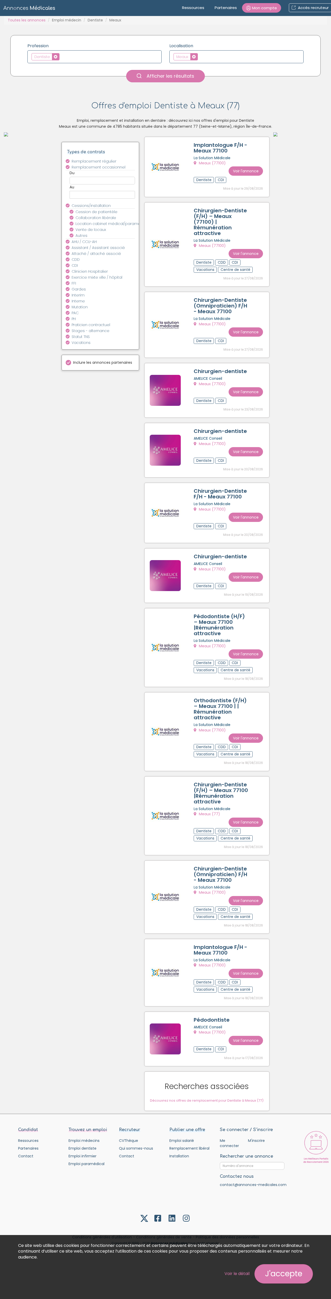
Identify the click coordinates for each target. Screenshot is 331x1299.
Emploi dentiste (82, 1148)
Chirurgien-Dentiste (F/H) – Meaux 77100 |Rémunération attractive (221, 793)
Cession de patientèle (96, 211)
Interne (78, 301)
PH (74, 318)
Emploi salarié (181, 1140)
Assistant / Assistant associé (98, 247)
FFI (74, 283)
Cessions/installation (91, 205)
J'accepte (283, 1273)
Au (72, 187)
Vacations (81, 342)
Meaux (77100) (212, 163)
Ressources (193, 7)
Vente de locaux (91, 229)
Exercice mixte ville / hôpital (97, 277)
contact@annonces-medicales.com (253, 1184)
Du (72, 172)
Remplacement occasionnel (98, 167)
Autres (81, 235)
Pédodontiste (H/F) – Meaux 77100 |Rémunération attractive (219, 625)
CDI (75, 265)
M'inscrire (256, 1140)
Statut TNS (81, 336)
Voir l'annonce (246, 171)
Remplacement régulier (94, 161)
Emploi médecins (84, 1140)
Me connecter (229, 1143)
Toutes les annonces (27, 20)
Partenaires (226, 7)
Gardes (79, 289)
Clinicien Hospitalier (90, 271)
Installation (179, 1156)
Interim (78, 295)
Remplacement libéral (189, 1148)
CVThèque (128, 1140)
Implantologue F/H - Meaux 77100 (220, 147)
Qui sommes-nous (136, 1148)
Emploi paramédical (86, 1163)
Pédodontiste (212, 1019)
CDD (76, 259)
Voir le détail (237, 1274)
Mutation (80, 307)
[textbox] (62, 56)
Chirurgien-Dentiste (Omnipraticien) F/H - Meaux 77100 (220, 305)
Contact (25, 1156)
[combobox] (94, 56)
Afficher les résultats (169, 76)
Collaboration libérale (96, 217)
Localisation (181, 46)
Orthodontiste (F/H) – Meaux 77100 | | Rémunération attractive (220, 709)
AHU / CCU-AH (84, 241)
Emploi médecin (66, 20)
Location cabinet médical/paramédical (108, 223)
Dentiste (95, 20)
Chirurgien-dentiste (220, 371)
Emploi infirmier (82, 1156)
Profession (38, 46)
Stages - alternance (90, 330)
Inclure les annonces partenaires (102, 362)
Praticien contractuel (91, 324)
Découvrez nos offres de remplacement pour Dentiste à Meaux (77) (207, 1100)
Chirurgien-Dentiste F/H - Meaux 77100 (220, 493)
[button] (261, 8)
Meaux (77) (209, 814)
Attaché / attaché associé (96, 253)
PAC (75, 313)
